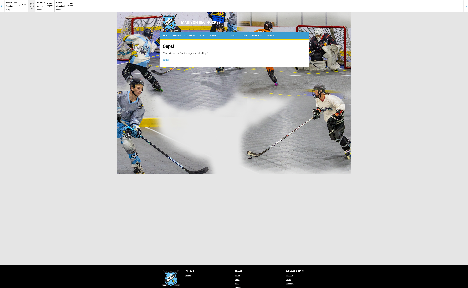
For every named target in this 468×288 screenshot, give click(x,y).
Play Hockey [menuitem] (217, 35)
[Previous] (2, 6)
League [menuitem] (233, 35)
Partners (188, 276)
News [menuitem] (202, 36)
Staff (237, 284)
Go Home (167, 60)
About (237, 276)
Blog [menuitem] (245, 36)
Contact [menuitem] (270, 36)
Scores (288, 280)
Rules (237, 280)
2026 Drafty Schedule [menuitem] (184, 35)
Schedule (289, 276)
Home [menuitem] (165, 36)
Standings (289, 284)
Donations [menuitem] (257, 36)
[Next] (466, 6)
